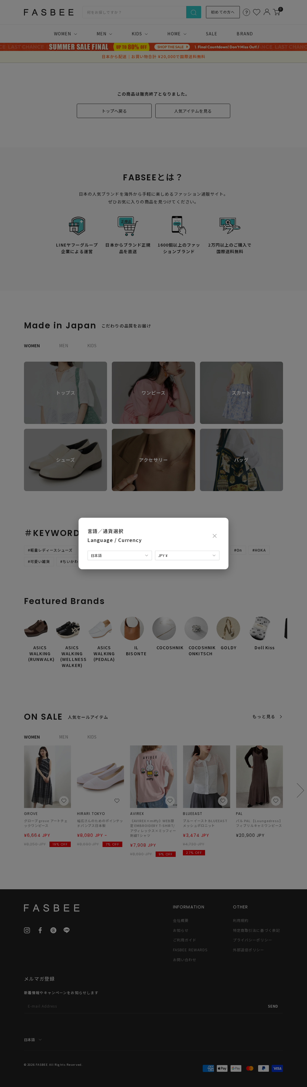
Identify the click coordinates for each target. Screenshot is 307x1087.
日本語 (96, 555)
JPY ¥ (163, 555)
